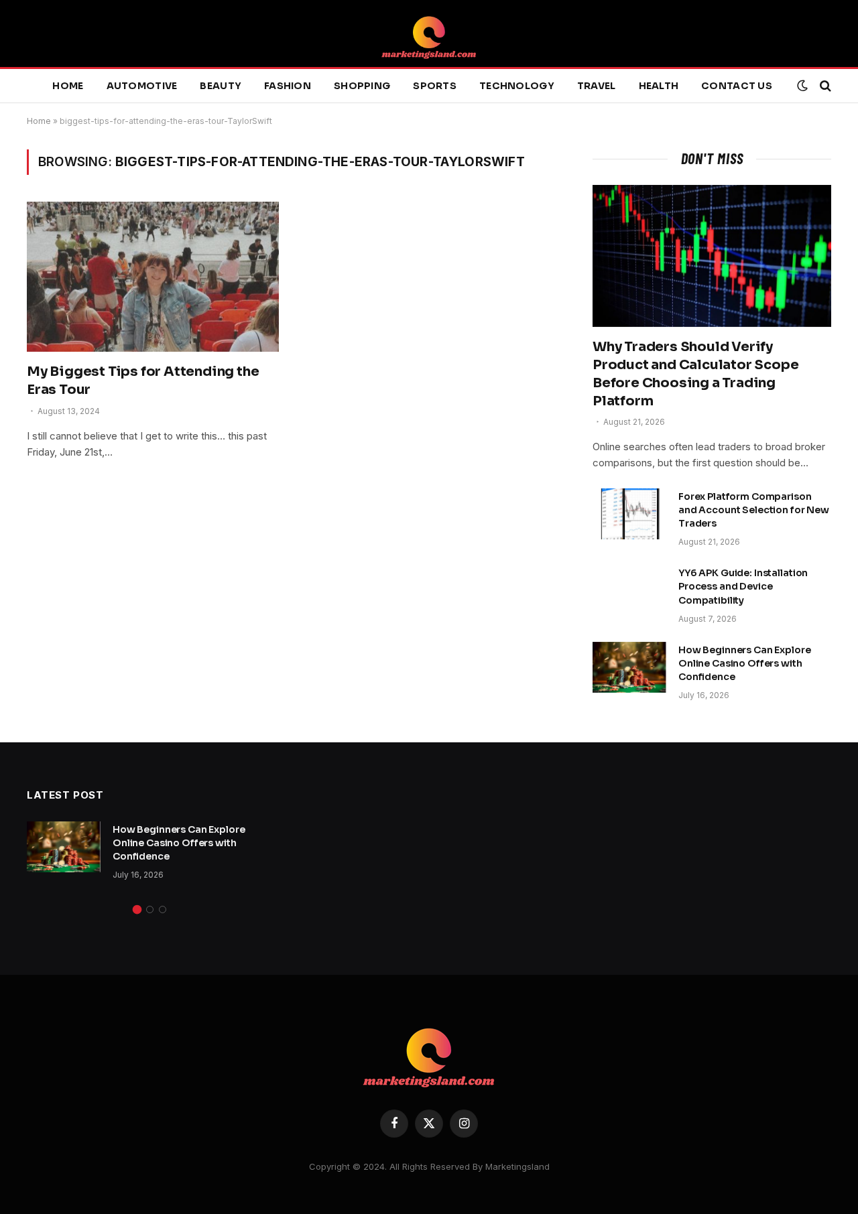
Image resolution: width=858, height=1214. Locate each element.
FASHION (287, 86)
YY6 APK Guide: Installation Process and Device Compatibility (743, 586)
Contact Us (736, 86)
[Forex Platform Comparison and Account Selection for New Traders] (629, 513)
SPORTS (434, 86)
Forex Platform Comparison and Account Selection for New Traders (753, 509)
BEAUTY (220, 86)
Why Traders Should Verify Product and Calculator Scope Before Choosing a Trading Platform (695, 374)
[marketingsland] (429, 33)
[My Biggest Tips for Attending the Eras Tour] (153, 277)
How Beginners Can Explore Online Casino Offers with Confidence (744, 663)
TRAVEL (596, 86)
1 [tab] (137, 909)
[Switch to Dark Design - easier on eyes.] (802, 86)
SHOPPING (362, 86)
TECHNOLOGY (516, 86)
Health (659, 86)
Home (67, 86)
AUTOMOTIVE (142, 86)
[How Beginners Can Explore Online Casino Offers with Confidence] (629, 667)
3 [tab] (162, 909)
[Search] (824, 86)
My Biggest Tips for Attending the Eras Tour (143, 380)
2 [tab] (149, 909)
